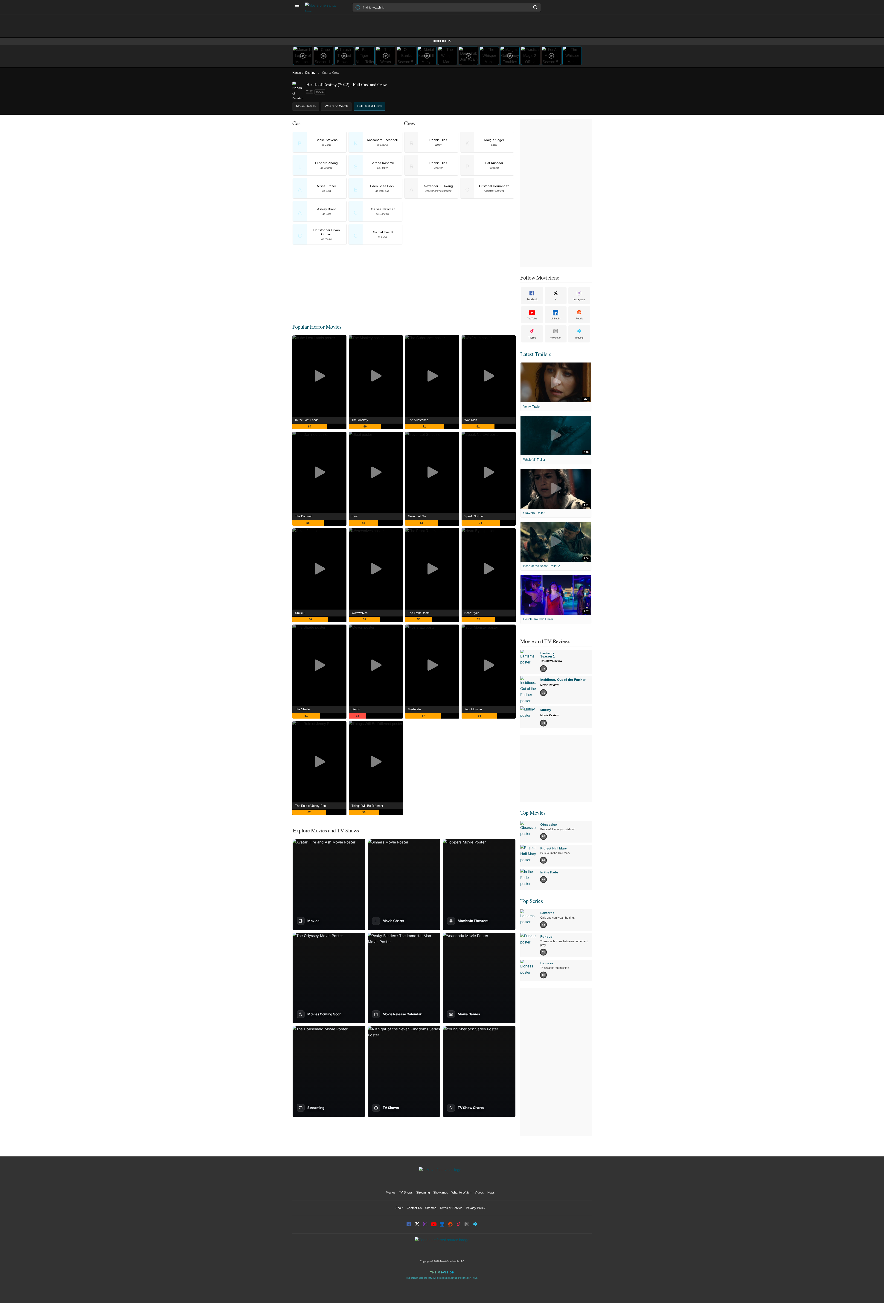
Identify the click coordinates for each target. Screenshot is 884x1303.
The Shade (302, 709)
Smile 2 (300, 613)
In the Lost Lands (306, 420)
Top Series (531, 901)
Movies (390, 1192)
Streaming (423, 1192)
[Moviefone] (322, 7)
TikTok (532, 337)
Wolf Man (470, 420)
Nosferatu (414, 709)
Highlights (442, 41)
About (399, 1208)
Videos (479, 1192)
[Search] (535, 7)
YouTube (532, 318)
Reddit (579, 318)
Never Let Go (417, 516)
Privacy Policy (475, 1208)
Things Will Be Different (367, 806)
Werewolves (360, 613)
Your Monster (473, 709)
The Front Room (419, 613)
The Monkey (360, 420)
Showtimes (440, 1192)
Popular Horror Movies (316, 326)
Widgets (579, 337)
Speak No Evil (473, 516)
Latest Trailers (535, 354)
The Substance (418, 420)
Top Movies (532, 812)
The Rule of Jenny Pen (310, 806)
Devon (356, 709)
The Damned (303, 516)
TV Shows (406, 1192)
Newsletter (555, 337)
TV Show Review (551, 661)
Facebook (532, 299)
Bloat (355, 516)
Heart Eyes (471, 613)
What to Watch (461, 1192)
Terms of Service (451, 1208)
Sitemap (430, 1208)
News (491, 1192)
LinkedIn (555, 318)
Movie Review (549, 685)
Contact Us (414, 1208)
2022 (309, 91)
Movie (320, 92)
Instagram (579, 299)
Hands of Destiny (303, 72)
